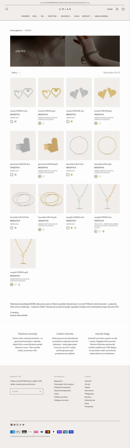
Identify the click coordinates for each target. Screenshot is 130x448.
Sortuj (14, 72)
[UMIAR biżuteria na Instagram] (17, 425)
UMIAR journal (101, 16)
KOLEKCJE (65, 16)
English (110, 9)
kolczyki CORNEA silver (19, 111)
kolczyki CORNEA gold (46, 111)
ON (42, 16)
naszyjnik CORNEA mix (102, 217)
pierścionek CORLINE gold (48, 164)
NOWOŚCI (26, 16)
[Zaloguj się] (117, 9)
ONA (34, 16)
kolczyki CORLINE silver (75, 111)
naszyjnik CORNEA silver (75, 217)
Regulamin (58, 381)
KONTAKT (86, 16)
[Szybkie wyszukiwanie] (7, 9)
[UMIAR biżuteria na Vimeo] (23, 425)
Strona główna (16, 30)
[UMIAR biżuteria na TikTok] (20, 425)
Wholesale (89, 406)
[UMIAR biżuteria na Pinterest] (14, 425)
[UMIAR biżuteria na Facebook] (12, 425)
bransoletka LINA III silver (19, 217)
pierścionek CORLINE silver (20, 164)
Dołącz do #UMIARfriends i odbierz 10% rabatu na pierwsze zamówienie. (65, 2)
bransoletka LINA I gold (102, 164)
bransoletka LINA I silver (75, 164)
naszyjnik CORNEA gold (19, 272)
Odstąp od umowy (61, 400)
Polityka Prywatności (62, 387)
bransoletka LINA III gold (47, 217)
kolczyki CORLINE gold (103, 111)
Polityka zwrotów (61, 397)
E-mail (15, 388)
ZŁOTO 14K (52, 16)
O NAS (76, 16)
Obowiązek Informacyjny (64, 384)
